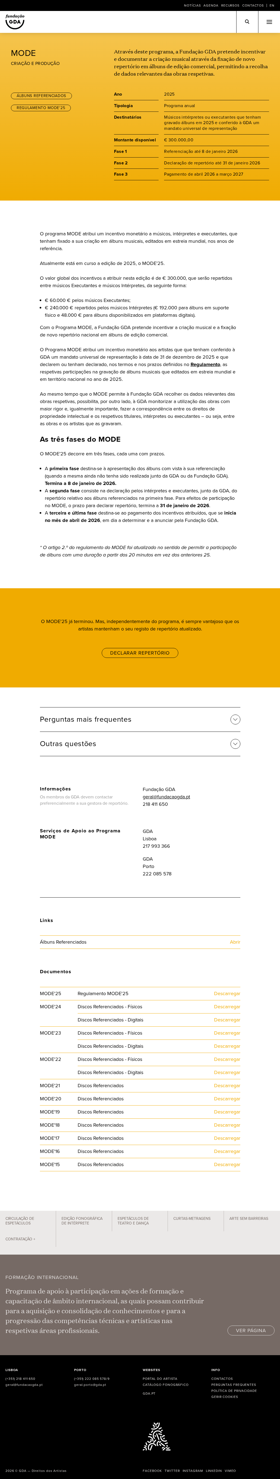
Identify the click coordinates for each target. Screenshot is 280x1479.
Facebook (152, 1470)
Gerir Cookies (224, 1396)
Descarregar (227, 993)
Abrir (235, 942)
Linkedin (214, 1470)
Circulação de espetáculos (19, 1221)
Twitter (172, 1470)
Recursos (230, 5)
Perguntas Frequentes (233, 1384)
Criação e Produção (35, 63)
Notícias (192, 5)
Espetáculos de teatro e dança (133, 1221)
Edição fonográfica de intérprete (82, 1221)
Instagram (193, 1470)
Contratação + (20, 1239)
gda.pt (149, 1393)
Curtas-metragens (192, 1218)
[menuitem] (272, 5)
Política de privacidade (234, 1390)
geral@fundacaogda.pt (166, 796)
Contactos (253, 5)
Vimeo (230, 1470)
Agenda (210, 5)
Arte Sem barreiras (248, 1218)
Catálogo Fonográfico (166, 1384)
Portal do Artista (160, 1378)
